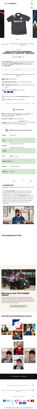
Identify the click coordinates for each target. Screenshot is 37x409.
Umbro (18, 49)
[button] (6, 181)
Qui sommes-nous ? (18, 306)
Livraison (6, 79)
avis (9, 99)
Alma (33, 96)
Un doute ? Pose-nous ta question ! (18, 103)
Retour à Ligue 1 (19, 376)
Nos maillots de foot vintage (18, 385)
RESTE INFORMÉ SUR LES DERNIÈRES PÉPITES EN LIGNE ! (18, 391)
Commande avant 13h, (10, 82)
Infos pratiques (18, 396)
